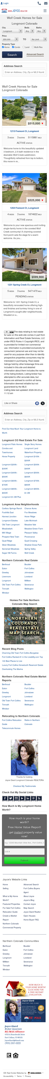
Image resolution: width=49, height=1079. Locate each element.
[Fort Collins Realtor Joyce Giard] (2, 735)
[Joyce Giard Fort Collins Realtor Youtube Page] (22, 798)
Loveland (28, 576)
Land (26, 47)
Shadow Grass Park (33, 544)
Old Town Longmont (10, 524)
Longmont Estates (10, 520)
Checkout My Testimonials (24, 786)
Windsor (5, 592)
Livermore (6, 576)
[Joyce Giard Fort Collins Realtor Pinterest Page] (33, 798)
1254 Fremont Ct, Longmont (24, 207)
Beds (26, 27)
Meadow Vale (30, 524)
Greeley (5, 572)
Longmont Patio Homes (12, 444)
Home (7, 47)
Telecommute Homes (11, 728)
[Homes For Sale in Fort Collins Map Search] (24, 625)
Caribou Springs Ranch (12, 508)
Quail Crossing (30, 540)
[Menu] (45, 10)
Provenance (29, 536)
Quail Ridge (7, 540)
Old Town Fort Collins (11, 584)
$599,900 (38, 277)
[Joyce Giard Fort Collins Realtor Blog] (39, 798)
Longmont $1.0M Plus (11, 497)
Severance (29, 584)
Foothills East (8, 512)
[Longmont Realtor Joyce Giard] (24, 757)
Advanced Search (35, 54)
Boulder (27, 564)
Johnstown (29, 572)
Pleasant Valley (31, 532)
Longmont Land (31, 448)
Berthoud (6, 564)
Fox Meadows (30, 512)
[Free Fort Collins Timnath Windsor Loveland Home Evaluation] (25, 988)
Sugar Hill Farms (9, 553)
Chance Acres (30, 508)
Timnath (5, 588)
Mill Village (6, 532)
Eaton (4, 568)
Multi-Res (38, 47)
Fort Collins (29, 568)
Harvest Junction (9, 516)
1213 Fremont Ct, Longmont (24, 131)
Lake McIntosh (30, 520)
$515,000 (36, 123)
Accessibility (8, 1076)
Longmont (6, 580)
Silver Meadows (9, 544)
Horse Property (8, 456)
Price (4, 35)
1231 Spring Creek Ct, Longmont (24, 284)
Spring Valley (30, 548)
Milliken (27, 580)
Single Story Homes (33, 444)
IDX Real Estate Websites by (15, 1073)
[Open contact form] (46, 2)
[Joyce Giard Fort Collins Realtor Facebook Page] (5, 798)
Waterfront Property (32, 452)
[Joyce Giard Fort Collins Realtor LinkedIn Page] (28, 798)
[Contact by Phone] (39, 2)
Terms (19, 1076)
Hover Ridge (29, 516)
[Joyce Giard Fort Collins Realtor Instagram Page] (16, 798)
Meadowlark (7, 528)
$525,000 (36, 200)
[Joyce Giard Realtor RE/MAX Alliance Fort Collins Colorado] (25, 1010)
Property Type (8, 44)
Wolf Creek (29, 553)
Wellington (28, 588)
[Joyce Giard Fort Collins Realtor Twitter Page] (10, 798)
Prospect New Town (10, 536)
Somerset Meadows (10, 548)
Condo (17, 47)
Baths (39, 27)
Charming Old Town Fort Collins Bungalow (20, 653)
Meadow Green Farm (33, 528)
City (4, 27)
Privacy (28, 1076)
